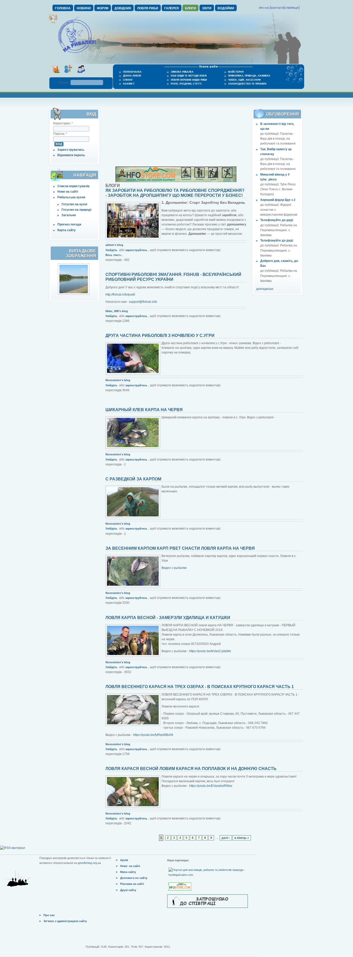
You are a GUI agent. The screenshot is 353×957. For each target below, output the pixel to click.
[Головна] (77, 53)
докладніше (264, 289)
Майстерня (235, 72)
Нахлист (129, 83)
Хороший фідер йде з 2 (277, 200)
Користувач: (63, 123)
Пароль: (60, 133)
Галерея (171, 8)
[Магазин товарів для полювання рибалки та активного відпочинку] (180, 882)
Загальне (69, 215)
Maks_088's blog (116, 311)
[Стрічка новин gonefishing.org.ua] (55, 75)
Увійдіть (111, 250)
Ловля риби (147, 8)
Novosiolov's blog (117, 380)
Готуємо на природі (76, 210)
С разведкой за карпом (133, 479)
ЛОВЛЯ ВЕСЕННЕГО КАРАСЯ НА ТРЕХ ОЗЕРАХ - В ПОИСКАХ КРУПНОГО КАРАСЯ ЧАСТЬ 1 (199, 686)
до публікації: (270, 133)
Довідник (122, 8)
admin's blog (114, 244)
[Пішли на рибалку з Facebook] (81, 75)
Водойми (226, 8)
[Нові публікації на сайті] (53, 22)
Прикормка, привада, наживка (249, 75)
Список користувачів (73, 186)
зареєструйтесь (136, 250)
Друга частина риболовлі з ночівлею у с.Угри (159, 335)
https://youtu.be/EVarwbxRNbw (210, 786)
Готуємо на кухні (74, 204)
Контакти (277, 8)
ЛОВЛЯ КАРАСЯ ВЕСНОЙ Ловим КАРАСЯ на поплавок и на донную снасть (191, 768)
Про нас (264, 8)
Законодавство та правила (247, 83)
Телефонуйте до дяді (276, 220)
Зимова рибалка (182, 72)
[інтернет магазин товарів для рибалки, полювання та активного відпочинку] (176, 181)
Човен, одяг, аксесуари (244, 80)
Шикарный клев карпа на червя (144, 410)
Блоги (190, 8)
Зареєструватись (70, 150)
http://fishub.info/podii (120, 294)
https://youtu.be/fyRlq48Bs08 (153, 735)
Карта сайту (66, 230)
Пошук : (65, 82)
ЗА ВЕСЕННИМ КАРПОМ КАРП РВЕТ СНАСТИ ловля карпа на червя (180, 548)
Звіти (206, 8)
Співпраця (291, 8)
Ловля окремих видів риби (189, 80)
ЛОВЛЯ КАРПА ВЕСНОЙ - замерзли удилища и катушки (167, 617)
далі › (225, 838)
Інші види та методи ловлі (189, 75)
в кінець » (241, 838)
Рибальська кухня (71, 197)
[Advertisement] (176, 134)
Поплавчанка (132, 72)
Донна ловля (132, 75)
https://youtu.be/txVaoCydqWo (210, 651)
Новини (84, 8)
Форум (102, 8)
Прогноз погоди (69, 224)
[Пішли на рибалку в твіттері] (68, 75)
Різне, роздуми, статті (186, 83)
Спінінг (128, 80)
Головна (63, 8)
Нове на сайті (67, 191)
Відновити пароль (71, 155)
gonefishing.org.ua (89, 862)
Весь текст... (113, 255)
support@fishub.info (143, 302)
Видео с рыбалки (174, 568)
